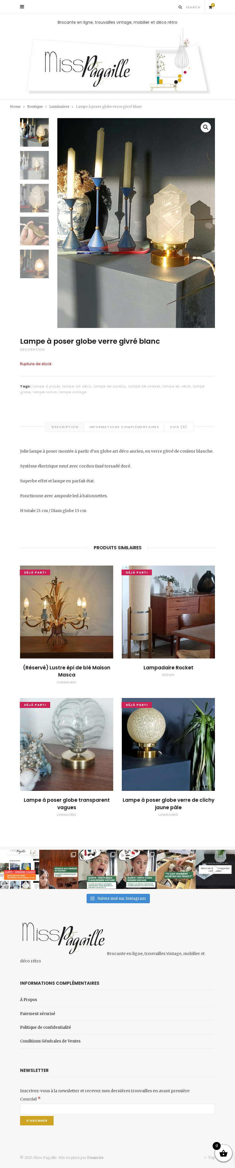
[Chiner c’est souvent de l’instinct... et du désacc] (176, 869)
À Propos (28, 999)
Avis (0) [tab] (178, 427)
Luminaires (59, 106)
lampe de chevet (144, 386)
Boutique (35, 106)
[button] (206, 127)
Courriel (30, 1099)
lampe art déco (76, 386)
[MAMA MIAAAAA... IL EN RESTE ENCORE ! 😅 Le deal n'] (97, 869)
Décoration (32, 349)
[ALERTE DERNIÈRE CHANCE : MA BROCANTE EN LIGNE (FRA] (19, 869)
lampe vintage (73, 392)
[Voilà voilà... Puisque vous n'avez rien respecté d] (215, 869)
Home (15, 106)
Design (168, 675)
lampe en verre (176, 386)
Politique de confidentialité (45, 1027)
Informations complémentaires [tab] (124, 427)
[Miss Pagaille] (117, 62)
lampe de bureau (110, 386)
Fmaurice (95, 1157)
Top (211, 1157)
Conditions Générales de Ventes (50, 1041)
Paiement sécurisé (37, 1013)
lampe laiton (45, 392)
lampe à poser (46, 386)
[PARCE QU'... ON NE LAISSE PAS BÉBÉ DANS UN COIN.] (137, 869)
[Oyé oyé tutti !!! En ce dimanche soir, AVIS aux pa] (59, 869)
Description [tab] (65, 427)
